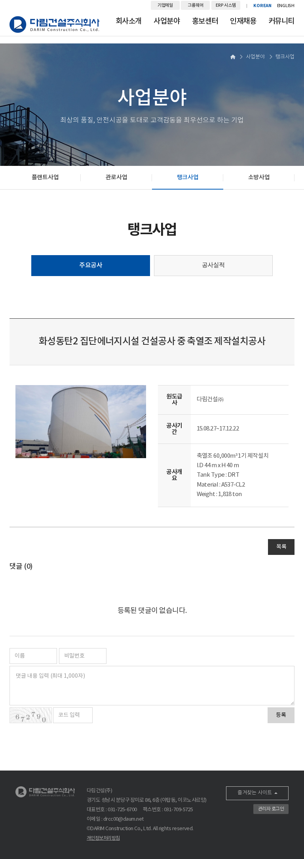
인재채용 (243, 21)
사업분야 (167, 21)
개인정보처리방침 (103, 838)
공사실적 (213, 265)
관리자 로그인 (271, 809)
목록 (281, 547)
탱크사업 (188, 177)
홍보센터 (205, 21)
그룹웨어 (195, 5)
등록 (281, 715)
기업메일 (165, 5)
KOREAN (262, 5)
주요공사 (90, 265)
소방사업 (259, 177)
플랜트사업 (45, 177)
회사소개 (129, 21)
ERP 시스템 (226, 5)
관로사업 (116, 177)
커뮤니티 (281, 21)
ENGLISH (285, 5)
